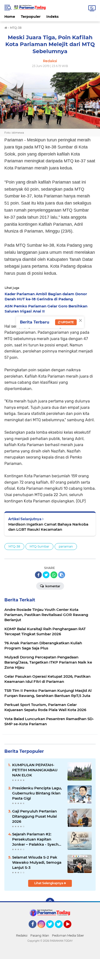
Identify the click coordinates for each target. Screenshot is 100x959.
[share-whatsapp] (53, 574)
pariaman (66, 546)
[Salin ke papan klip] (61, 574)
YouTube (71, 930)
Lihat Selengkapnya (49, 883)
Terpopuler (31, 16)
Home (9, 16)
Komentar (52, 586)
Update (67, 322)
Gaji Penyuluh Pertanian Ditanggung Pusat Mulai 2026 (34, 816)
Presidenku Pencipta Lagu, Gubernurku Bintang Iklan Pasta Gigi (37, 793)
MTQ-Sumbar (39, 546)
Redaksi (21, 935)
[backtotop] (50, 902)
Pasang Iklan (39, 935)
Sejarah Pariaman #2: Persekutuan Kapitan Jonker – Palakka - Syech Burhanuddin (35, 839)
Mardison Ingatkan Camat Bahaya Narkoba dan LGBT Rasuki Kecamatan (48, 527)
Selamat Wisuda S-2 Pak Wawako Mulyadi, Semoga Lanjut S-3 (36, 862)
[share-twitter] (46, 574)
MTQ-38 (14, 546)
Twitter (52, 930)
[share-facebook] (38, 574)
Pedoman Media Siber (68, 935)
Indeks (52, 16)
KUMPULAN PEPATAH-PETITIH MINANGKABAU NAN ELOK (35, 770)
